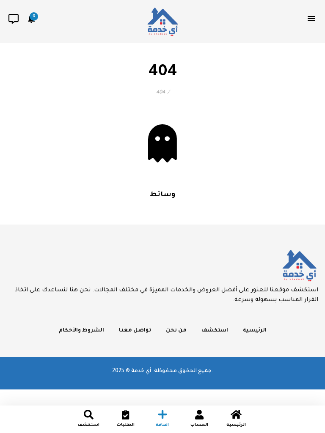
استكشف (214, 331)
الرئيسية (255, 331)
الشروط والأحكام (81, 331)
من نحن (176, 331)
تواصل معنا (135, 331)
